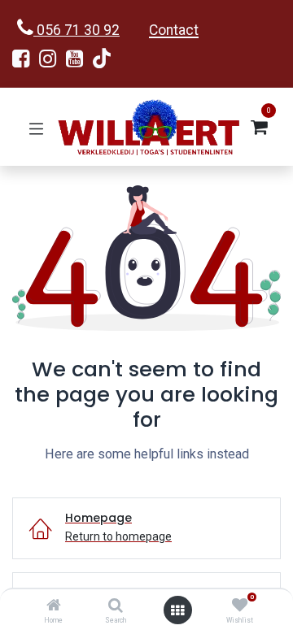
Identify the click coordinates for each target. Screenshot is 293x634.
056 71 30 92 (76, 30)
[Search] (115, 606)
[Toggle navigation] (36, 127)
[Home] (53, 606)
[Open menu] (177, 610)
